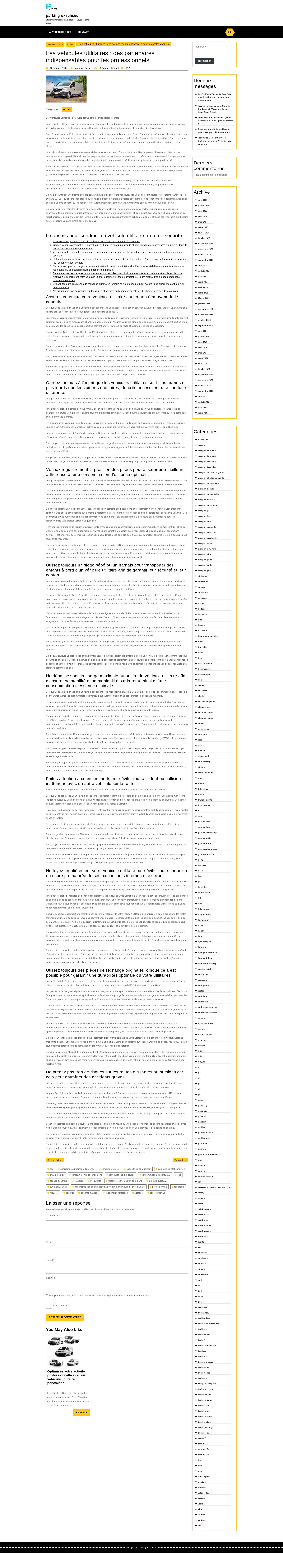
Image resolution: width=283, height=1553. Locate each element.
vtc (199, 1526)
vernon (201, 1498)
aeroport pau (204, 571)
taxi (200, 1302)
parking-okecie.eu (62, 15)
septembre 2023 (205, 391)
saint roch (203, 1236)
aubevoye (202, 598)
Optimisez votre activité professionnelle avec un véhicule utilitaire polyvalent (66, 1377)
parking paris (204, 1138)
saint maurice (205, 1225)
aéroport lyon (204, 521)
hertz (200, 860)
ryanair (201, 1198)
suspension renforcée (117, 1193)
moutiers (202, 996)
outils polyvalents (59, 1186)
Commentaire (54, 1215)
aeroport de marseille (208, 494)
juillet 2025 (203, 271)
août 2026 (203, 200)
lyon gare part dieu (207, 953)
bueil (200, 652)
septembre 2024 (205, 325)
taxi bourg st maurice (208, 1324)
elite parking (204, 762)
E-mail (50, 1260)
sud (200, 1280)
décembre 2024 (205, 309)
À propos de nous (60, 32)
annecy (201, 587)
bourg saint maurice (208, 636)
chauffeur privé (205, 712)
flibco (201, 783)
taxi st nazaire (205, 1416)
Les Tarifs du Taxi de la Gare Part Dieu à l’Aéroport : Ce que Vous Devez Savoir (214, 97)
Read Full (83, 1413)
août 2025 (203, 265)
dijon (200, 745)
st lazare (202, 1264)
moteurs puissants (158, 1181)
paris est (202, 1111)
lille (200, 903)
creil (200, 740)
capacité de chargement (138, 1169)
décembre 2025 (205, 244)
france (201, 794)
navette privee (205, 1034)
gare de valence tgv (207, 833)
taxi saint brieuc (206, 1389)
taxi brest (202, 1329)
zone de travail (157, 1193)
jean (200, 876)
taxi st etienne (205, 1400)
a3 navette (203, 440)
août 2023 (203, 396)
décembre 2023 (205, 375)
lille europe (203, 909)
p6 (199, 1094)
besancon (203, 614)
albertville (203, 581)
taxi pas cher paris (207, 1384)
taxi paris (202, 1378)
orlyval (201, 1062)
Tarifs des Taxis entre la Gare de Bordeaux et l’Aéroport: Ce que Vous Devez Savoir (214, 109)
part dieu (202, 1144)
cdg (200, 680)
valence (202, 1487)
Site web (50, 1277)
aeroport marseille (207, 527)
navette (201, 1029)
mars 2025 (203, 293)
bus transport (204, 674)
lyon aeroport (204, 942)
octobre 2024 (204, 320)
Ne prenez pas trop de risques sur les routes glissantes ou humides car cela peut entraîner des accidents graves (115, 291)
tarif (200, 1291)
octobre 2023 (204, 385)
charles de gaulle (206, 702)
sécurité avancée (90, 1193)
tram (200, 1466)
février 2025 (203, 298)
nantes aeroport (206, 1024)
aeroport (202, 445)
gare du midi (204, 838)
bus (200, 658)
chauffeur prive (205, 718)
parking (202, 1127)
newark (201, 1045)
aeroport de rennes (207, 505)
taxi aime (202, 1307)
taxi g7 (201, 1340)
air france (202, 576)
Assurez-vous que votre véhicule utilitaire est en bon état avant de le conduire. (96, 241)
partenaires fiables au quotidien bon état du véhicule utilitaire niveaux (110, 1186)
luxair (201, 931)
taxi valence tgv (205, 1427)
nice (200, 1051)
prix (200, 1160)
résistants (179, 1186)
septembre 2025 (205, 260)
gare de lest (204, 822)
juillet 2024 (203, 336)
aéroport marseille (207, 532)
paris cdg (202, 1105)
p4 (199, 1084)
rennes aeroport (206, 1176)
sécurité (70, 1193)
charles (201, 696)
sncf (200, 1247)
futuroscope (204, 805)
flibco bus (203, 789)
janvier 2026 (204, 238)
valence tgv (203, 1493)
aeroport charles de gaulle (211, 478)
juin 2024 (202, 342)
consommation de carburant (156, 1175)
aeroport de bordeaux (208, 483)
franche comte (205, 800)
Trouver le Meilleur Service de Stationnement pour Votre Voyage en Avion (214, 141)
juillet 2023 (203, 402)
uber (200, 1471)
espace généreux (59, 1181)
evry (200, 778)
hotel (200, 871)
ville (200, 1509)
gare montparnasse (207, 849)
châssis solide (57, 1175)
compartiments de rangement (86, 1175)
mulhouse (203, 1002)
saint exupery (204, 1209)
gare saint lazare (206, 854)
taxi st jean (203, 1405)
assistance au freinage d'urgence (77, 1169)
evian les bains (205, 772)
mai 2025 (202, 282)
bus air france (205, 663)
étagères (78, 1181)
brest (200, 642)
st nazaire (203, 1275)
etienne (201, 767)
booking (202, 625)
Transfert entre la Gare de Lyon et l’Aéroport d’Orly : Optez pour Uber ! (215, 121)
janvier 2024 (204, 369)
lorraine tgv (203, 920)
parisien (202, 1122)
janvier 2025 (204, 304)
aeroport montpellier (208, 538)
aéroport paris (205, 560)
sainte (201, 1242)
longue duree (204, 914)
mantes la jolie (205, 969)
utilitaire (70, 44)
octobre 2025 (204, 255)
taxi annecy (203, 1313)
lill (199, 898)
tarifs (200, 1296)
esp (179, 1175)
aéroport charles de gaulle (211, 472)
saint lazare (203, 1214)
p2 (199, 1073)
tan (199, 1285)
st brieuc (202, 1253)
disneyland (203, 756)
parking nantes (205, 1133)
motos (201, 991)
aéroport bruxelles (207, 467)
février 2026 (203, 233)
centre (201, 685)
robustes (54, 1193)
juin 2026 (202, 211)
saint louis (203, 1220)
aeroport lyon (204, 516)
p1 (199, 1067)
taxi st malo (204, 1411)
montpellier (203, 985)
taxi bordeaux (205, 1318)
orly (200, 1056)
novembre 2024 (205, 315)
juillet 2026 (203, 205)
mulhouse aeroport (207, 1007)
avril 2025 (203, 287)
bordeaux (202, 631)
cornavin (202, 734)
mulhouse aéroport (207, 1013)
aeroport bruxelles (207, 461)
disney (201, 751)
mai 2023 (202, 413)
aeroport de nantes (207, 500)
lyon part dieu (205, 958)
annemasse (203, 592)
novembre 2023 (205, 380)
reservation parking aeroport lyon (214, 1187)
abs (52, 1169)
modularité (95, 1181)
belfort (201, 609)
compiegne (203, 729)
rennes (201, 1171)
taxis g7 (202, 1438)
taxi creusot (204, 1335)
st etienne (203, 1258)
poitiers (202, 1149)
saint (200, 1204)
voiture (201, 1515)
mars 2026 (203, 227)
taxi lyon (202, 1351)
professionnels (159, 1186)
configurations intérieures (122, 1175)
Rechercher (200, 46)
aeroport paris (205, 565)
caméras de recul (110, 1169)
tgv (199, 1460)
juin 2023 (202, 407)
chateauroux (204, 707)
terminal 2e (203, 1449)
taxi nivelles (204, 1373)
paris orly (203, 1116)
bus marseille (205, 669)
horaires (202, 865)
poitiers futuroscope (208, 1154)
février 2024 (203, 364)
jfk (199, 882)
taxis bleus (203, 1433)
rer (199, 1182)
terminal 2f (203, 1455)
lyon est (202, 947)
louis (200, 925)
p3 (199, 1078)
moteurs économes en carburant (125, 1181)
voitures (202, 1520)
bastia (201, 603)
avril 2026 (203, 222)
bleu (200, 620)
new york (202, 1040)
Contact (83, 32)
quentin (202, 1165)
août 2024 (203, 331)
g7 (199, 811)
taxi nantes (203, 1367)
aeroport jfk (203, 511)
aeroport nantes (206, 543)
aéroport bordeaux (207, 456)
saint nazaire (204, 1231)
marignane (203, 974)
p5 (199, 1089)
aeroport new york (207, 549)
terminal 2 (203, 1444)
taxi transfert (204, 1422)
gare (200, 816)
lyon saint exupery (207, 963)
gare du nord (204, 843)
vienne (201, 1504)
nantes (201, 1018)
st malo (201, 1269)
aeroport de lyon (206, 489)
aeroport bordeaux (207, 451)
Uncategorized (205, 1476)
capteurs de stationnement (172, 1169)
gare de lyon (204, 827)
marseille (202, 980)
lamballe (202, 887)
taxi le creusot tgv (207, 1345)
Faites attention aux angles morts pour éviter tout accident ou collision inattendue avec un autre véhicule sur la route (117, 273)
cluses (201, 723)
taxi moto (202, 1356)
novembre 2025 (205, 249)
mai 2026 (202, 216)
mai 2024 (202, 347)
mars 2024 (203, 358)
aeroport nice (204, 554)
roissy (201, 1193)
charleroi (202, 691)
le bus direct (204, 893)
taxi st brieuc (204, 1395)
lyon (200, 936)
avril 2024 (203, 353)
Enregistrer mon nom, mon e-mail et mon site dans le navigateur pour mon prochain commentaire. (99, 1295)
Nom (49, 1242)
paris (200, 1100)
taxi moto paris (205, 1362)
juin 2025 (202, 276)
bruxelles (202, 647)
